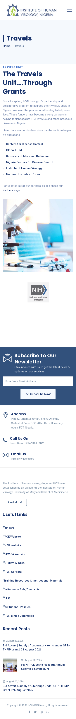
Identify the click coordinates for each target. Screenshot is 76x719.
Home (7, 46)
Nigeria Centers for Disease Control (29, 162)
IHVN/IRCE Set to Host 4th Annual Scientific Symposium (43, 666)
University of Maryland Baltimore (27, 156)
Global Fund (14, 150)
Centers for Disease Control (24, 144)
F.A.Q (7, 598)
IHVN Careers (13, 571)
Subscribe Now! (40, 394)
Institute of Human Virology (24, 168)
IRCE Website (12, 536)
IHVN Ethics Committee (19, 615)
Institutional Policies (17, 607)
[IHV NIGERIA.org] (31, 10)
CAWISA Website (14, 554)
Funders (9, 527)
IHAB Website (12, 545)
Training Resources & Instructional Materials (33, 580)
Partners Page (11, 190)
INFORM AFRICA (14, 563)
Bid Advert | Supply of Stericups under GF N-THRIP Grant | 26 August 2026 (36, 688)
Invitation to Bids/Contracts (21, 589)
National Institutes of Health (24, 174)
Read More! (15, 502)
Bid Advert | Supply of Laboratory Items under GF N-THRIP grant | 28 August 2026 (36, 647)
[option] (38, 292)
